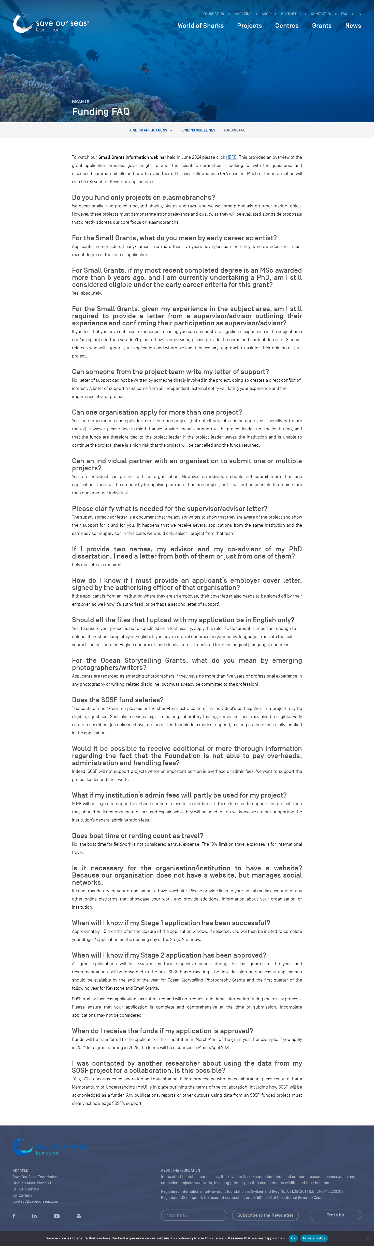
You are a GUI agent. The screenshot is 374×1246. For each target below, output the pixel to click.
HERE (231, 157)
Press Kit (335, 1215)
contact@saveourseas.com (36, 1201)
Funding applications (147, 130)
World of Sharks (201, 25)
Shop (266, 14)
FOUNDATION (213, 14)
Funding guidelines (197, 130)
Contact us (321, 14)
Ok (293, 1238)
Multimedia (291, 14)
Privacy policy (314, 1238)
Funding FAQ (235, 130)
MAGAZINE (243, 14)
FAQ (344, 14)
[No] (367, 1238)
